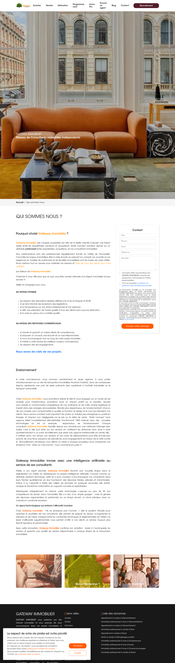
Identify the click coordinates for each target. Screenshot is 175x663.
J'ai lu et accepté (137, 285)
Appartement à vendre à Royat (114, 633)
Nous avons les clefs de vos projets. (39, 352)
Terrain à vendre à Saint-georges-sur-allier (117, 637)
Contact (125, 6)
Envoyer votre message (137, 326)
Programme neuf (78, 6)
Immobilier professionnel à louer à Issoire (117, 645)
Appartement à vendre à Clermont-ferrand (118, 618)
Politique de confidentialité (75, 660)
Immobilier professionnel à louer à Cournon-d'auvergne (123, 648)
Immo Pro (92, 6)
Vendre (49, 6)
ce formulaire (129, 319)
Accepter (77, 646)
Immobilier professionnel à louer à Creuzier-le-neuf (121, 641)
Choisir (77, 653)
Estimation (63, 6)
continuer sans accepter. (29, 654)
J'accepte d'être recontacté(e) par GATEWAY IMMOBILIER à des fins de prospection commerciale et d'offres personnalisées (136, 276)
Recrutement (146, 6)
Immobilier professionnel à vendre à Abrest (118, 652)
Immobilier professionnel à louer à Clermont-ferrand (121, 622)
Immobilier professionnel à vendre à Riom (118, 629)
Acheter (37, 6)
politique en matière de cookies (41, 649)
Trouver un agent (103, 5)
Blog (114, 6)
